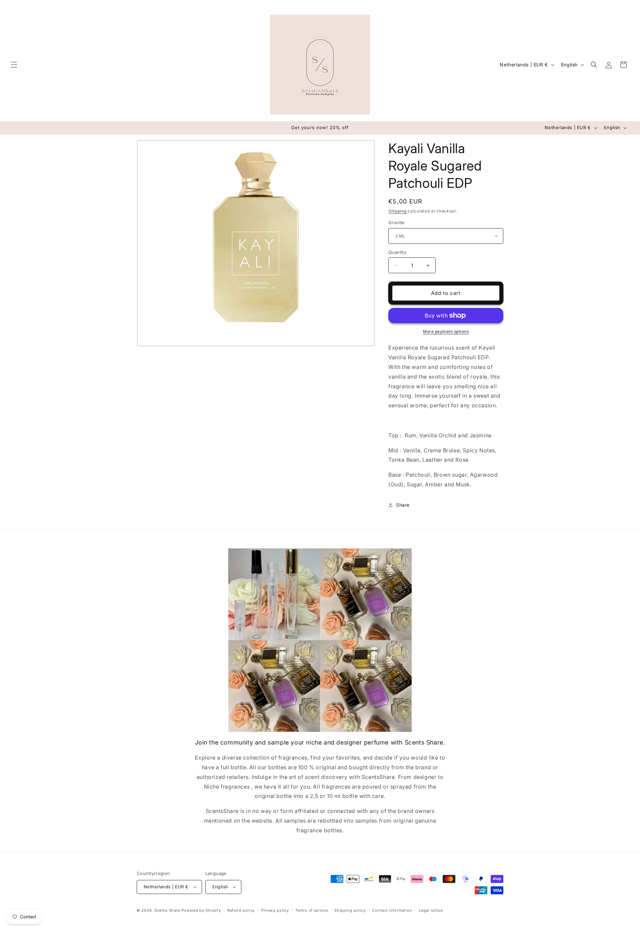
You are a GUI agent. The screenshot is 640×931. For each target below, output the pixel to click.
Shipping (397, 210)
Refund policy (241, 910)
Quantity (397, 252)
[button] (14, 64)
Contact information (392, 910)
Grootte (396, 222)
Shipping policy (350, 910)
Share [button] (403, 505)
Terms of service (311, 910)
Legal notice (431, 910)
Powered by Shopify (201, 910)
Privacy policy (275, 910)
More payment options (446, 331)
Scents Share (167, 910)
